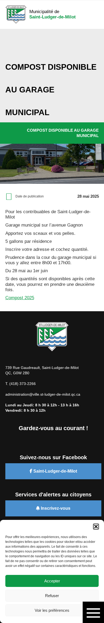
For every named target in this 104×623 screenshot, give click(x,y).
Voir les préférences (52, 610)
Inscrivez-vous (55, 508)
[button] (96, 526)
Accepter (52, 581)
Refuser (52, 595)
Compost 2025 (19, 297)
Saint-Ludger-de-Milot (54, 471)
